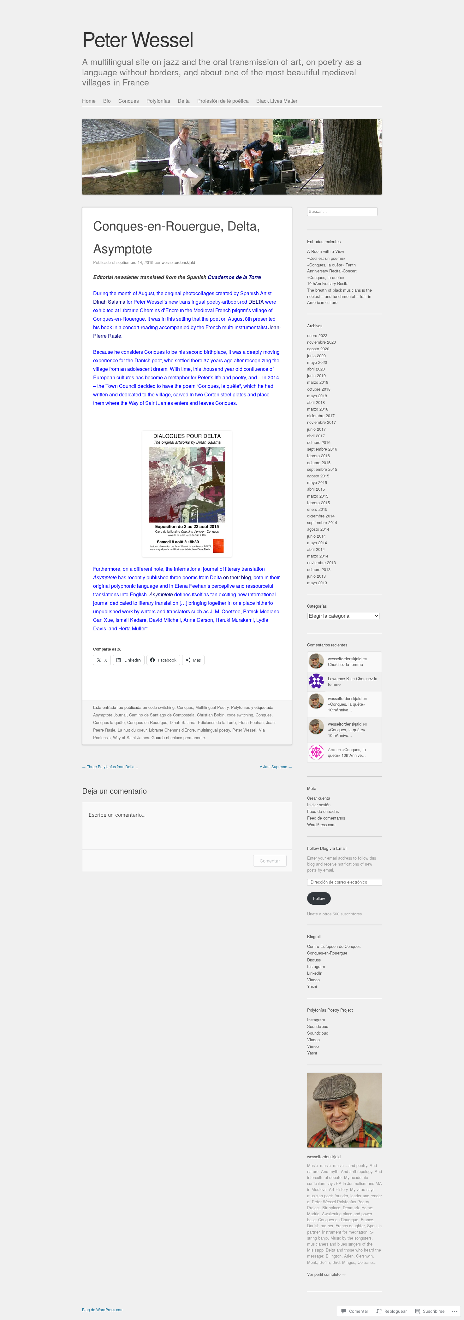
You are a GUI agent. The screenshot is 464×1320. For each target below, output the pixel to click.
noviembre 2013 (321, 562)
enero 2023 (317, 335)
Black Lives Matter (276, 100)
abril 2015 (316, 489)
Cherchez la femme (345, 664)
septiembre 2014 (322, 522)
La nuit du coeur (132, 730)
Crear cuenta (318, 798)
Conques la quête (109, 722)
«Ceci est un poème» (326, 258)
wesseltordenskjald (178, 262)
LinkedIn (314, 973)
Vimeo (313, 1046)
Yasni (312, 986)
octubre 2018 (318, 389)
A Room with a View (325, 251)
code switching (161, 707)
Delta (184, 100)
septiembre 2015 (322, 469)
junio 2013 (316, 576)
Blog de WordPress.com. (103, 1309)
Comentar (270, 860)
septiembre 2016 (322, 449)
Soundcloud (317, 1026)
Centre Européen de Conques (333, 946)
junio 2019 (316, 375)
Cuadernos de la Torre (234, 277)
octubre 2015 (318, 462)
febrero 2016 (318, 455)
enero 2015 (317, 509)
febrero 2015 (318, 502)
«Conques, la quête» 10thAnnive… (346, 707)
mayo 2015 (317, 482)
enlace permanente (187, 737)
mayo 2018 (317, 396)
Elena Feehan (251, 722)
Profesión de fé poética (223, 100)
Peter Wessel (137, 38)
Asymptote (161, 594)
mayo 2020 (317, 362)
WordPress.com (321, 824)
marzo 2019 (317, 382)
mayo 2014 (317, 543)
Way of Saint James (131, 737)
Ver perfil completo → (326, 1274)
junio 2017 (316, 429)
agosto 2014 (318, 529)
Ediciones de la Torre (217, 722)
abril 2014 (316, 549)
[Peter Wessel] (232, 145)
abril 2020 (316, 369)
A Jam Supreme (276, 766)
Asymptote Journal (110, 715)
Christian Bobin (210, 715)
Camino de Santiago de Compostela (161, 715)
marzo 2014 (317, 556)
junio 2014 (316, 536)
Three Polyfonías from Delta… (110, 766)
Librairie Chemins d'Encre (172, 730)
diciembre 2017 (321, 415)
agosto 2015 (318, 476)
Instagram (316, 966)
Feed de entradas (323, 811)
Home (89, 100)
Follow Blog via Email (327, 848)
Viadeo (313, 980)
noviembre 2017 (321, 422)
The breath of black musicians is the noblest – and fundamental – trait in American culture (339, 296)
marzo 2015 (317, 496)
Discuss (314, 960)
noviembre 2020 (321, 342)
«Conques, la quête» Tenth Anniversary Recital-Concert (332, 268)
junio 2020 (316, 356)
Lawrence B (338, 678)
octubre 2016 (318, 442)
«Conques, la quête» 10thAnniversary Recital (328, 280)
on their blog (237, 577)
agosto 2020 (318, 349)
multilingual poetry (213, 730)
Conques (128, 100)
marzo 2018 (317, 409)
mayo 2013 (317, 583)
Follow (319, 898)
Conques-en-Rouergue (147, 722)
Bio (107, 100)
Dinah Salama (109, 301)
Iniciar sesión (318, 805)
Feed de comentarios (326, 818)
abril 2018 (316, 402)
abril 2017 (316, 436)
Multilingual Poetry (212, 707)
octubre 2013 (318, 569)
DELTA (256, 301)
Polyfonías (158, 100)
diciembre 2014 (321, 516)
